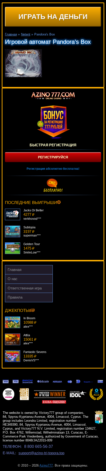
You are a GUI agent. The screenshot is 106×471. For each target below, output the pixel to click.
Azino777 (46, 465)
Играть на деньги (53, 16)
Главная (14, 270)
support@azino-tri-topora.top (41, 453)
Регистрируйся (53, 157)
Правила (15, 297)
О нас (13, 279)
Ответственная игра (25, 288)
